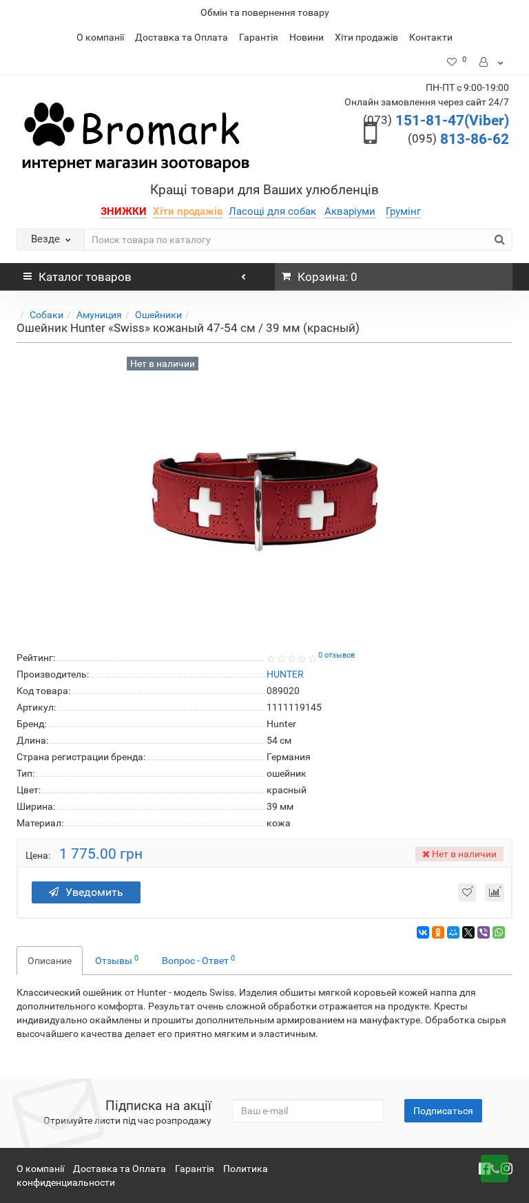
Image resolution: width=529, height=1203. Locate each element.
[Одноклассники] (438, 932)
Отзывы (116, 960)
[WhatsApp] (498, 932)
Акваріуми (349, 211)
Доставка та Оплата (181, 37)
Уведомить (94, 892)
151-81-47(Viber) (436, 120)
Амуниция (99, 314)
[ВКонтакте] (423, 932)
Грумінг (403, 211)
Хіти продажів (366, 37)
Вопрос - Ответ (198, 960)
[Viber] (483, 932)
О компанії (100, 37)
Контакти (431, 37)
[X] (468, 932)
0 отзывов (336, 655)
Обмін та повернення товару (264, 12)
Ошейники (158, 314)
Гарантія (258, 37)
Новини (306, 37)
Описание (50, 960)
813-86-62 (458, 139)
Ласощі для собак (272, 211)
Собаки (46, 314)
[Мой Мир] (453, 932)
